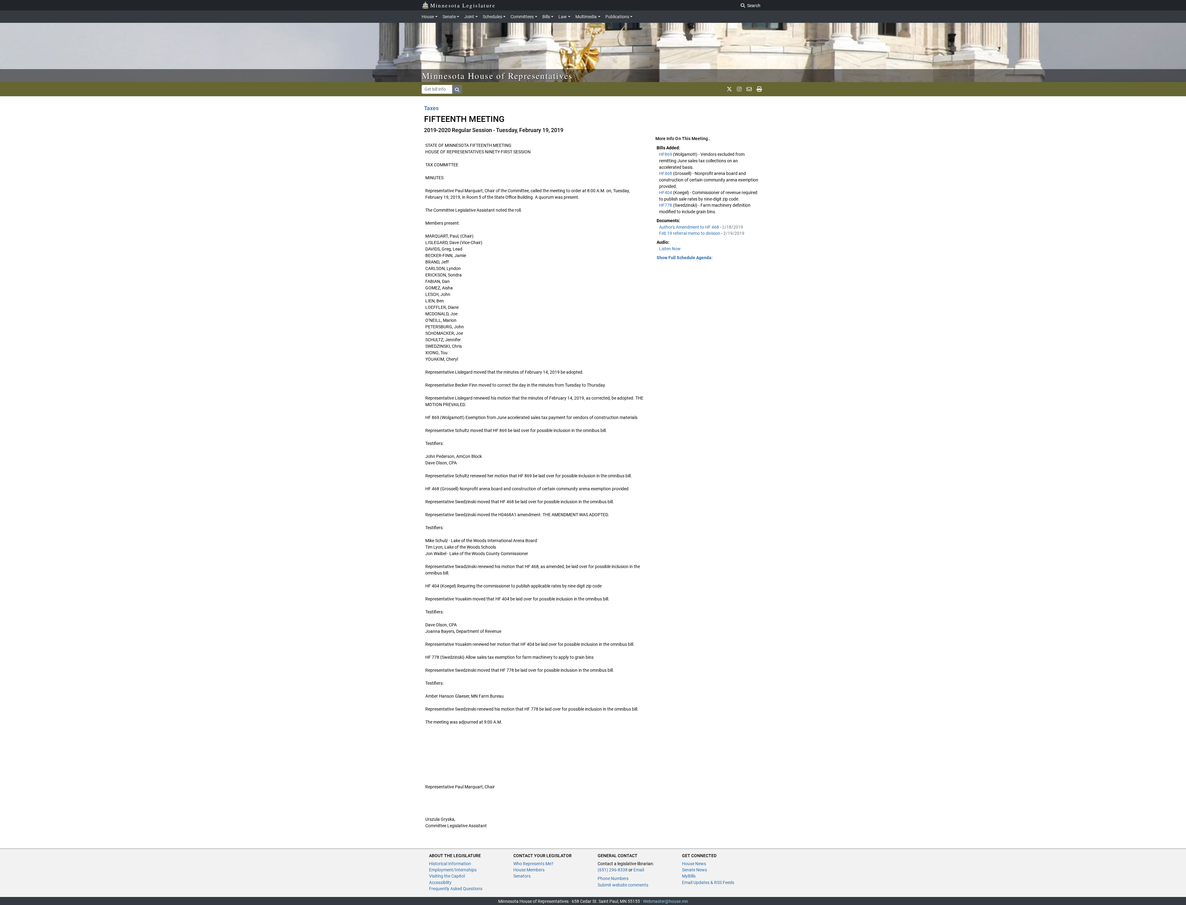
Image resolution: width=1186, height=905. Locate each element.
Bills (546, 16)
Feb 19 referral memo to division (690, 233)
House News (694, 863)
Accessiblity (440, 882)
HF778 (666, 205)
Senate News (694, 869)
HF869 (666, 154)
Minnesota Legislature (462, 5)
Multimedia (586, 16)
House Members (529, 869)
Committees (522, 16)
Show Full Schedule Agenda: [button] (685, 257)
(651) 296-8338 (613, 869)
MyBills (689, 876)
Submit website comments (623, 884)
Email (638, 869)
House (428, 16)
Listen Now (670, 248)
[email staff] (749, 89)
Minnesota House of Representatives (497, 75)
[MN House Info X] (729, 89)
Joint (469, 16)
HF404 (666, 192)
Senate (449, 16)
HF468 (666, 173)
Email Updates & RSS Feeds (708, 882)
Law (562, 16)
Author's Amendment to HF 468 (689, 227)
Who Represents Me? (533, 863)
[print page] (759, 89)
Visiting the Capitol (447, 876)
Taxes (431, 108)
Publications (617, 16)
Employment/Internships (453, 869)
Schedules (492, 16)
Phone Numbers (613, 878)
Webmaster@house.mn (665, 901)
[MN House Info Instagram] (739, 89)
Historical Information (450, 863)
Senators (522, 876)
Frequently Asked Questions (455, 888)
